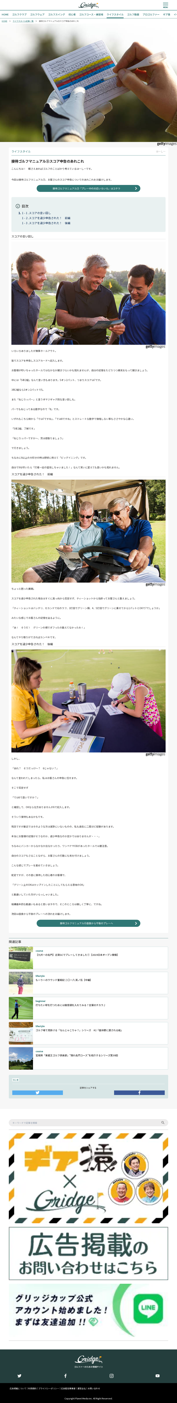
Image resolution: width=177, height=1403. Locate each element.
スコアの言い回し (40, 213)
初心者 (15, 1079)
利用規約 (32, 1388)
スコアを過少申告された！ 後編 (49, 223)
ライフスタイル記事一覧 (23, 21)
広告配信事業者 (68, 1388)
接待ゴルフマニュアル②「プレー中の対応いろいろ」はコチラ (86, 188)
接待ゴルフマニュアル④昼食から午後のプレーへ (86, 923)
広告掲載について (18, 1388)
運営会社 (81, 1388)
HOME (4, 21)
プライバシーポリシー (48, 1388)
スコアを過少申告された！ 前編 (49, 218)
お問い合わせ (94, 1388)
